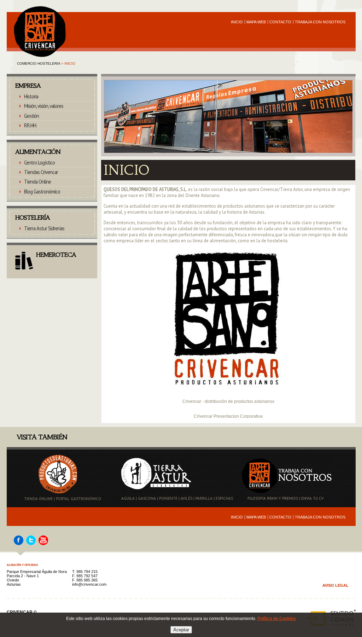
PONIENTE (168, 498)
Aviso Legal (335, 585)
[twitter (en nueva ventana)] (31, 544)
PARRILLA (203, 498)
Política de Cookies (276, 618)
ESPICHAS (224, 498)
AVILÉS (186, 498)
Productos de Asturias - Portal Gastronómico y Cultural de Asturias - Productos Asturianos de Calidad (38, 9)
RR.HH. (30, 125)
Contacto (280, 22)
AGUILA (128, 498)
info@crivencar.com (89, 584)
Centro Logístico (39, 162)
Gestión (31, 115)
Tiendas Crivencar (41, 172)
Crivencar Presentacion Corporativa (228, 416)
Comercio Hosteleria (38, 63)
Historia (31, 96)
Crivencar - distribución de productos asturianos (228, 401)
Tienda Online (37, 181)
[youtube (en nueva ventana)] (43, 544)
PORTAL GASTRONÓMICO (78, 498)
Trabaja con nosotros (320, 22)
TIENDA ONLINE (38, 498)
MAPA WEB (256, 22)
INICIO (237, 22)
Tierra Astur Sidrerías (44, 228)
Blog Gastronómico (42, 191)
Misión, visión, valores (43, 106)
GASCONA (147, 498)
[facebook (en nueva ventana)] (18, 544)
